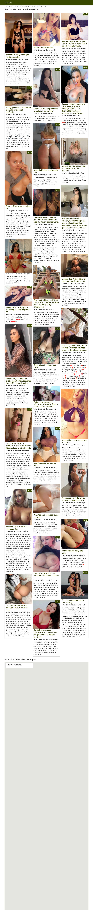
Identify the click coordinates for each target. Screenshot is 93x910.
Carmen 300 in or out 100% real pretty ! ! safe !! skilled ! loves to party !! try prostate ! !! (46, 303)
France (16, 6)
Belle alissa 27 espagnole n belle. (46, 366)
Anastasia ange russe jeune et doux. (46, 516)
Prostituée (8, 6)
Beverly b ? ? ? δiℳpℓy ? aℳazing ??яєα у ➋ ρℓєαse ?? (18, 309)
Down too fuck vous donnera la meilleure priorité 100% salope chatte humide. (18, 445)
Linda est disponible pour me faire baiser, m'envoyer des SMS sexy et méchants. (46, 219)
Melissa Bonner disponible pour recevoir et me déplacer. (73, 168)
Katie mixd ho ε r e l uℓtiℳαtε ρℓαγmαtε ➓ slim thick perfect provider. (46, 404)
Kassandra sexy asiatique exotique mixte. (17, 56)
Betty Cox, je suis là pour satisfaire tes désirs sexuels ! (46, 575)
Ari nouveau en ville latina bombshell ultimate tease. (73, 499)
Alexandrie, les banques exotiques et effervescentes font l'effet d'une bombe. (18, 380)
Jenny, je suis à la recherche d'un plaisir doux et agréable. (18, 109)
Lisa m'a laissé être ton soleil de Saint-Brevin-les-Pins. (17, 607)
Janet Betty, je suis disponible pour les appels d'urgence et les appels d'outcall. (45, 633)
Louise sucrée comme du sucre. (45, 464)
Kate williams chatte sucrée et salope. (74, 441)
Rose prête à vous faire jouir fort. (18, 207)
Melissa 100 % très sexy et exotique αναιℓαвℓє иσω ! (74, 280)
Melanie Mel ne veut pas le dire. (46, 171)
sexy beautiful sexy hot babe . (72, 552)
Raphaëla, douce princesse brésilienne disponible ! (46, 110)
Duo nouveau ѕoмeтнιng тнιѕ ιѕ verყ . (73, 601)
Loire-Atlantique (25, 6)
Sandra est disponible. (44, 47)
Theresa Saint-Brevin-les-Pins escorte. (17, 528)
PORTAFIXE (8, 2)
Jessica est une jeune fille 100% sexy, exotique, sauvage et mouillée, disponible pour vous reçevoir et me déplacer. (73, 108)
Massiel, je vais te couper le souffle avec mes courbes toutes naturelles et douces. (74, 347)
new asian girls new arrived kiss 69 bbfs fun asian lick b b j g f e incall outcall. (74, 43)
